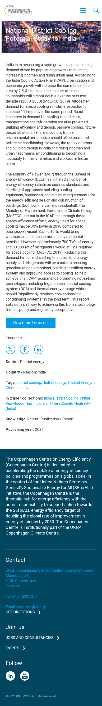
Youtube (24, 676)
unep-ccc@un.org (30, 607)
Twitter (10, 349)
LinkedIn (10, 676)
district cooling (28, 382)
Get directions (20, 612)
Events (12, 648)
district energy (54, 382)
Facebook (24, 349)
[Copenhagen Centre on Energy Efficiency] (18, 10)
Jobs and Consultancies (30, 637)
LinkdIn (39, 349)
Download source (30, 322)
